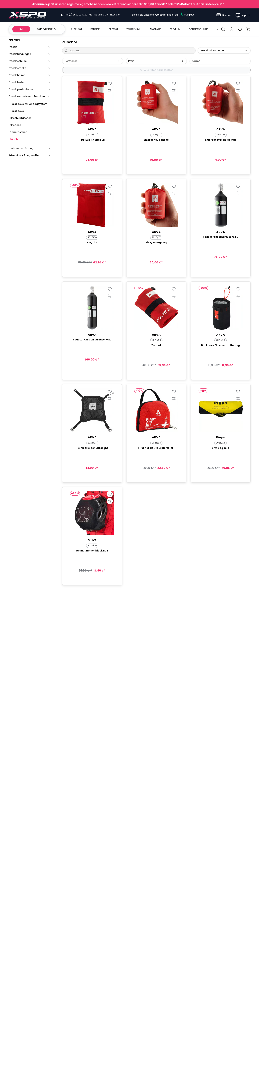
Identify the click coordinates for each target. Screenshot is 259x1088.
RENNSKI (95, 29)
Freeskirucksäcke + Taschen (26, 96)
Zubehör (15, 139)
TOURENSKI (133, 29)
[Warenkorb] (248, 29)
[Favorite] (110, 83)
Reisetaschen (18, 132)
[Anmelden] (231, 29)
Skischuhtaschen (21, 118)
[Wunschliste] (240, 29)
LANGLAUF (155, 29)
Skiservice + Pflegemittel (23, 155)
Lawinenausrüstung (20, 148)
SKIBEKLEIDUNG (46, 29)
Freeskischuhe (17, 61)
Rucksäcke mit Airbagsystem (28, 104)
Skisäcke (15, 125)
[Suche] (223, 29)
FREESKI (113, 29)
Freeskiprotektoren (20, 89)
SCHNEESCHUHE (198, 29)
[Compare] (110, 90)
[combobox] (224, 50)
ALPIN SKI (76, 29)
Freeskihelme (16, 75)
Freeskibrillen (16, 82)
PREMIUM (174, 29)
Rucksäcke (17, 111)
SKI (21, 29)
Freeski (12, 47)
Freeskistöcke (17, 68)
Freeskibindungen (19, 54)
